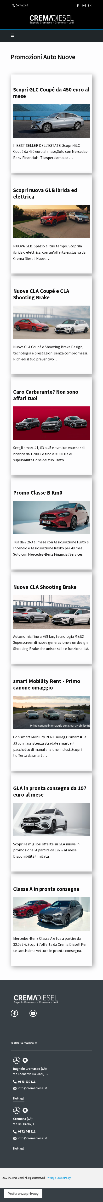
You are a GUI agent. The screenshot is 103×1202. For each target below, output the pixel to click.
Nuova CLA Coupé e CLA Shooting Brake (41, 294)
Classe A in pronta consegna (46, 889)
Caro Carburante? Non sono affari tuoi (45, 395)
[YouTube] (90, 5)
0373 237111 (26, 1081)
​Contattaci (21, 5)
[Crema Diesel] (52, 19)
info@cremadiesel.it (32, 1088)
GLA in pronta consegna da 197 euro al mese (49, 791)
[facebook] (78, 5)
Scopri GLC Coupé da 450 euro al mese (51, 92)
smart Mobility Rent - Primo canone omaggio (46, 684)
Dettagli (18, 1098)
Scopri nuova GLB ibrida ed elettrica (45, 193)
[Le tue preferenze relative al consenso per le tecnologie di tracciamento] (23, 1193)
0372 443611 (26, 1131)
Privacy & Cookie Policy (58, 1177)
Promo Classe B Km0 (37, 492)
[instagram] (84, 5)
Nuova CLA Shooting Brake (44, 587)
